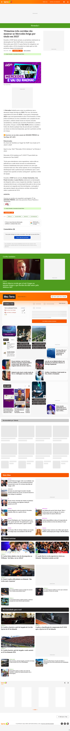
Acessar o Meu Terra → (22, 296)
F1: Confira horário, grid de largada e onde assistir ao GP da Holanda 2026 (17, 651)
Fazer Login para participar (22, 237)
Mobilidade (10, 489)
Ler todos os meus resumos (49, 321)
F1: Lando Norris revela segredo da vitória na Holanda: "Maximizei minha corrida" (50, 557)
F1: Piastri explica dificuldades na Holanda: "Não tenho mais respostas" (16, 580)
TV (8, 498)
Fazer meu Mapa (9, 334)
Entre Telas (44, 508)
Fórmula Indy (12, 659)
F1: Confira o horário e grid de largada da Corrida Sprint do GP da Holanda (17, 628)
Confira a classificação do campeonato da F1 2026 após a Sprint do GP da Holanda (51, 628)
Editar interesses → (63, 303)
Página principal (8, 2)
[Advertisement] (46, 601)
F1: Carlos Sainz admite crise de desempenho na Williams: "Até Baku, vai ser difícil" (16, 557)
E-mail (64, 1)
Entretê (9, 528)
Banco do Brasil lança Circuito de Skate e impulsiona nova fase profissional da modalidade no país (56, 662)
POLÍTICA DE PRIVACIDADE (47, 723)
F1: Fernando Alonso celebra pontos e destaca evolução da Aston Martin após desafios (21, 600)
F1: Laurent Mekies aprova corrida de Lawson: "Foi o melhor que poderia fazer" (21, 590)
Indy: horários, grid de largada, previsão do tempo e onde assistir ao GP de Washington (21, 661)
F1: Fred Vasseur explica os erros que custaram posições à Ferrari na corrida (56, 590)
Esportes (26, 216)
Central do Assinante (55, 1)
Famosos (9, 479)
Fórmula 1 (10, 216)
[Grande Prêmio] (7, 204)
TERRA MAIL (45, 1)
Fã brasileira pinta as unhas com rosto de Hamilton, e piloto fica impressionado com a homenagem (20, 672)
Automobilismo (34, 216)
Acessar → (13, 339)
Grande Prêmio (18, 216)
